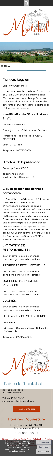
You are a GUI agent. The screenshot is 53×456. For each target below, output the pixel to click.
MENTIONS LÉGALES (26, 432)
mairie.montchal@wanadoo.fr (18, 401)
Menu (7, 66)
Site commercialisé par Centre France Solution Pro (22, 439)
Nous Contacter (26, 408)
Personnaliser (43, 452)
